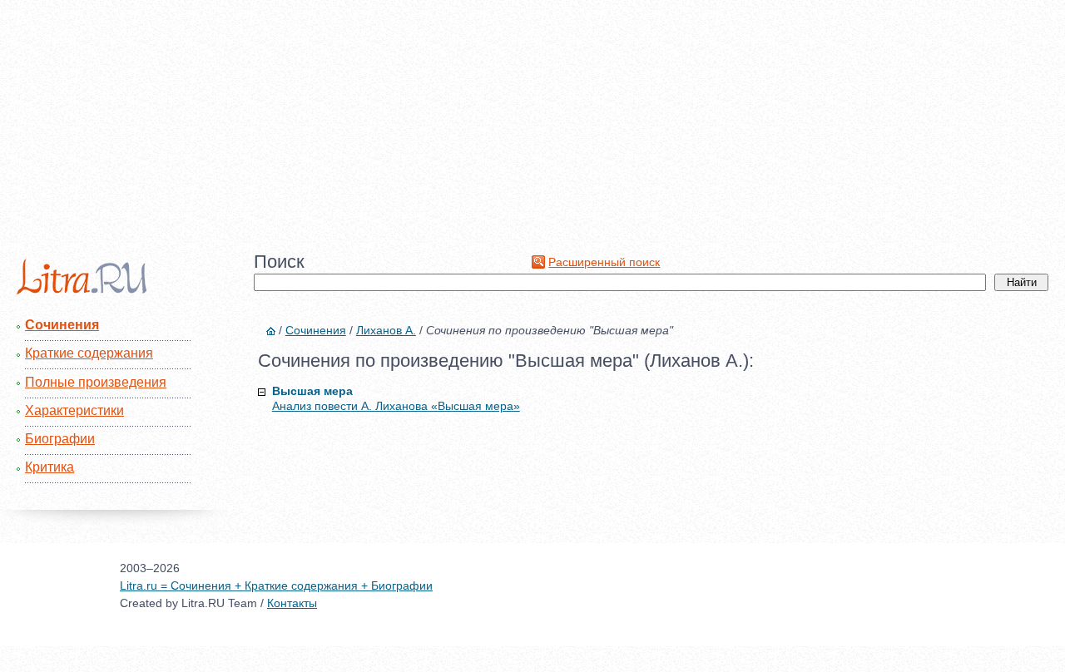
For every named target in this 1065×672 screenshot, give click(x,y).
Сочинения (62, 325)
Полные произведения (95, 382)
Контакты (292, 603)
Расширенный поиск (604, 262)
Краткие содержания (89, 353)
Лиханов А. (386, 330)
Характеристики (74, 410)
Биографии (60, 439)
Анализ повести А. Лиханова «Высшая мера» (396, 406)
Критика (49, 467)
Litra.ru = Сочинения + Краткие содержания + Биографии (276, 585)
